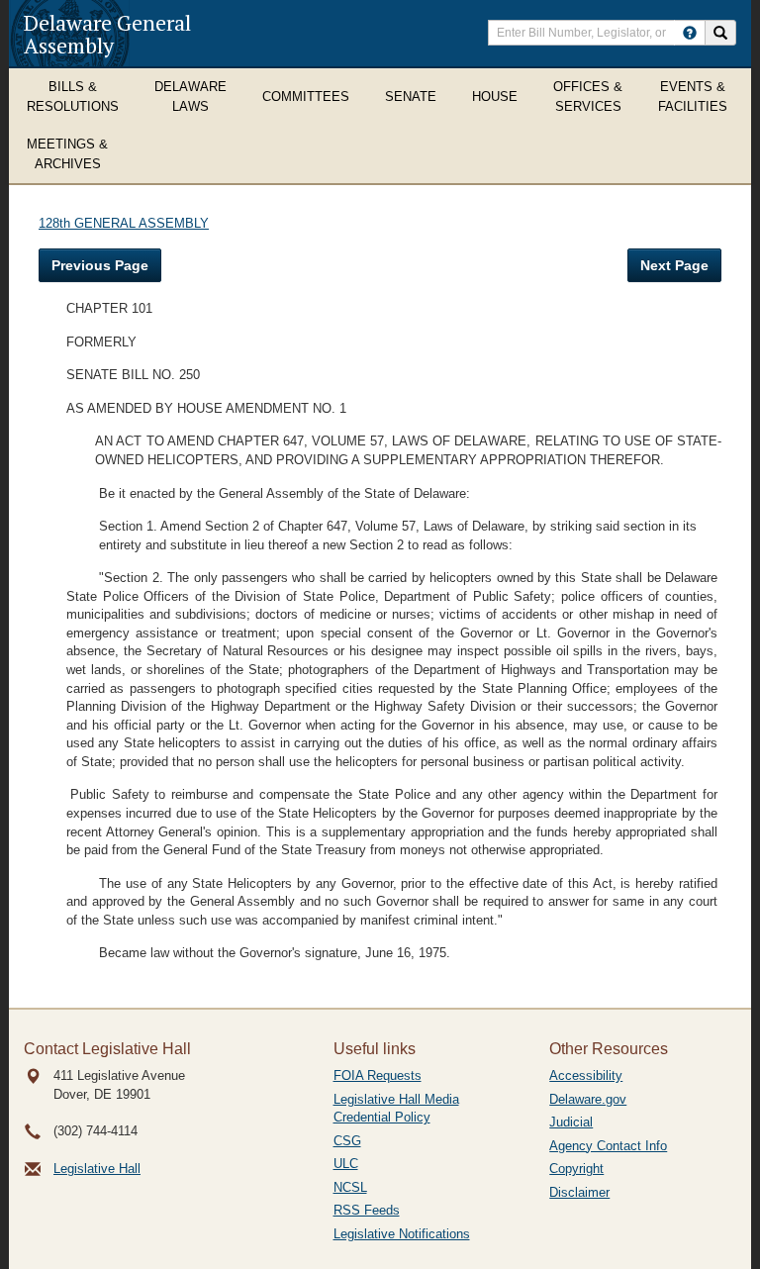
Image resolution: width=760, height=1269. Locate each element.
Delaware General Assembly (107, 33)
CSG (347, 1140)
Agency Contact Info (608, 1145)
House (495, 96)
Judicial (571, 1122)
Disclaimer (579, 1192)
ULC (345, 1163)
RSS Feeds (366, 1210)
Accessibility (585, 1075)
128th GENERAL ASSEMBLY (124, 223)
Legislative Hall (97, 1168)
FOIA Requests (377, 1075)
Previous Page (99, 265)
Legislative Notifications (401, 1233)
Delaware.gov (587, 1099)
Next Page (674, 265)
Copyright (576, 1168)
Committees (305, 96)
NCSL (350, 1187)
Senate (410, 96)
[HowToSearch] (690, 33)
